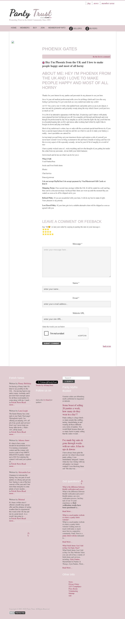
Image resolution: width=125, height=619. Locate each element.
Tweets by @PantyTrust (44, 385)
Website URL (78, 313)
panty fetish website (69, 535)
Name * (76, 283)
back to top (107, 346)
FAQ (89, 3)
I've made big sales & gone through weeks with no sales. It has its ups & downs (73, 444)
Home (13, 28)
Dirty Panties (75, 559)
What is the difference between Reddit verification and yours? (73, 488)
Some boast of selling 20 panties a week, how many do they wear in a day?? (72, 410)
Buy (35, 28)
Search (69, 381)
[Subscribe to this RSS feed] (29, 533)
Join (43, 28)
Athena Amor (23, 440)
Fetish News (16, 402)
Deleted (21, 499)
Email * (76, 298)
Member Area (108, 3)
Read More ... (67, 511)
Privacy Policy (74, 584)
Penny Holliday (24, 383)
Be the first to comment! (101, 56)
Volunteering (73, 591)
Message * (77, 244)
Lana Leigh (23, 410)
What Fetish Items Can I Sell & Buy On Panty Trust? (72, 546)
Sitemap (71, 593)
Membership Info (56, 28)
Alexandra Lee (24, 472)
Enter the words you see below (54, 326)
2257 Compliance (75, 586)
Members (24, 28)
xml (70, 595)
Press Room (73, 589)
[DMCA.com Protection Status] (17, 612)
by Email (46, 400)
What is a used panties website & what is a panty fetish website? (73, 517)
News (96, 3)
